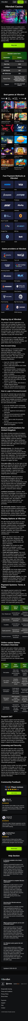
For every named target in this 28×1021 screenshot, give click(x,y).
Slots (22, 98)
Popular (3, 98)
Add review (14, 793)
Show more (14, 848)
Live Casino (9, 98)
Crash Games (16, 98)
